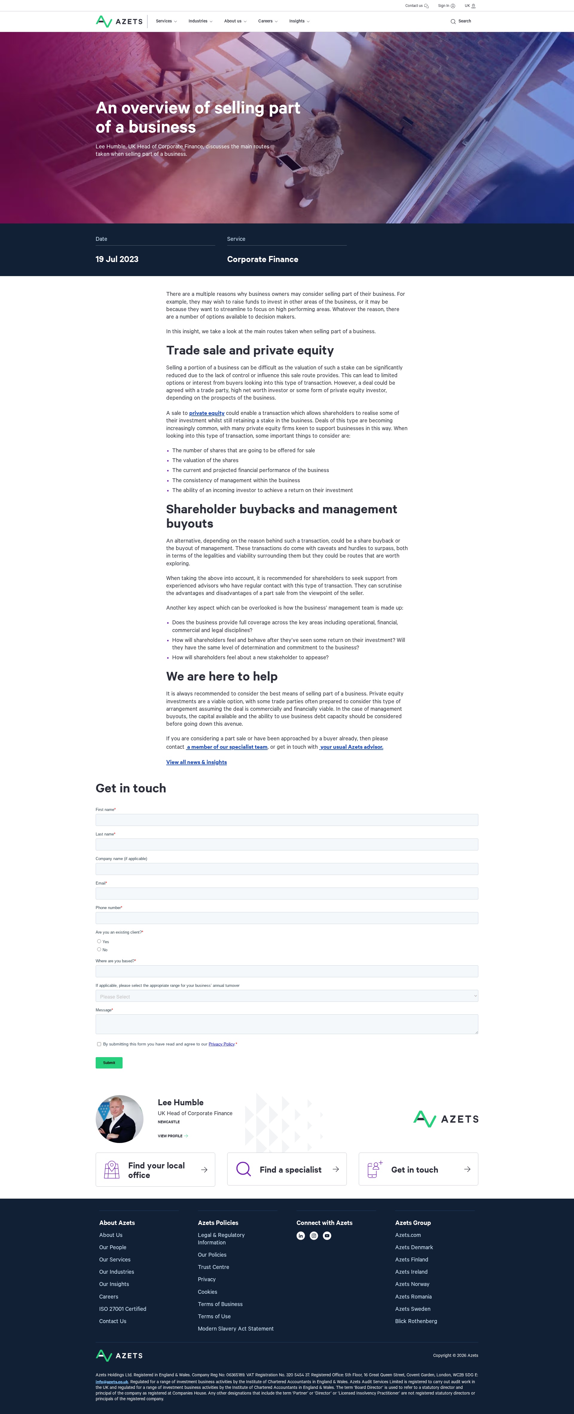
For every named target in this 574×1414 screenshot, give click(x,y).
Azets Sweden (412, 1309)
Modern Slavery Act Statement (236, 1329)
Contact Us (112, 1321)
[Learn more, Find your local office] (204, 1169)
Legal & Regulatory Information (221, 1239)
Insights (297, 21)
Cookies (207, 1292)
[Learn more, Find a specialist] (335, 1169)
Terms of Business (220, 1304)
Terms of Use (214, 1316)
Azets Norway (412, 1284)
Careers (265, 21)
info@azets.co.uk (112, 1381)
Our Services (115, 1260)
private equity (207, 412)
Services (164, 21)
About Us (111, 1235)
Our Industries (116, 1272)
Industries (198, 21)
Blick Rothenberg (416, 1321)
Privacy (207, 1279)
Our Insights (114, 1284)
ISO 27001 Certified (122, 1309)
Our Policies (212, 1255)
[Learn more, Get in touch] (467, 1169)
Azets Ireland (411, 1272)
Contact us (414, 6)
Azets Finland (411, 1260)
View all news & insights (196, 761)
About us (233, 21)
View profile (170, 1135)
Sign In (443, 6)
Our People (112, 1247)
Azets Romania (413, 1297)
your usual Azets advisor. (351, 746)
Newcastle (169, 1121)
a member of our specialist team (227, 746)
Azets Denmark (414, 1247)
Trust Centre (213, 1267)
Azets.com (408, 1235)
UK (467, 6)
